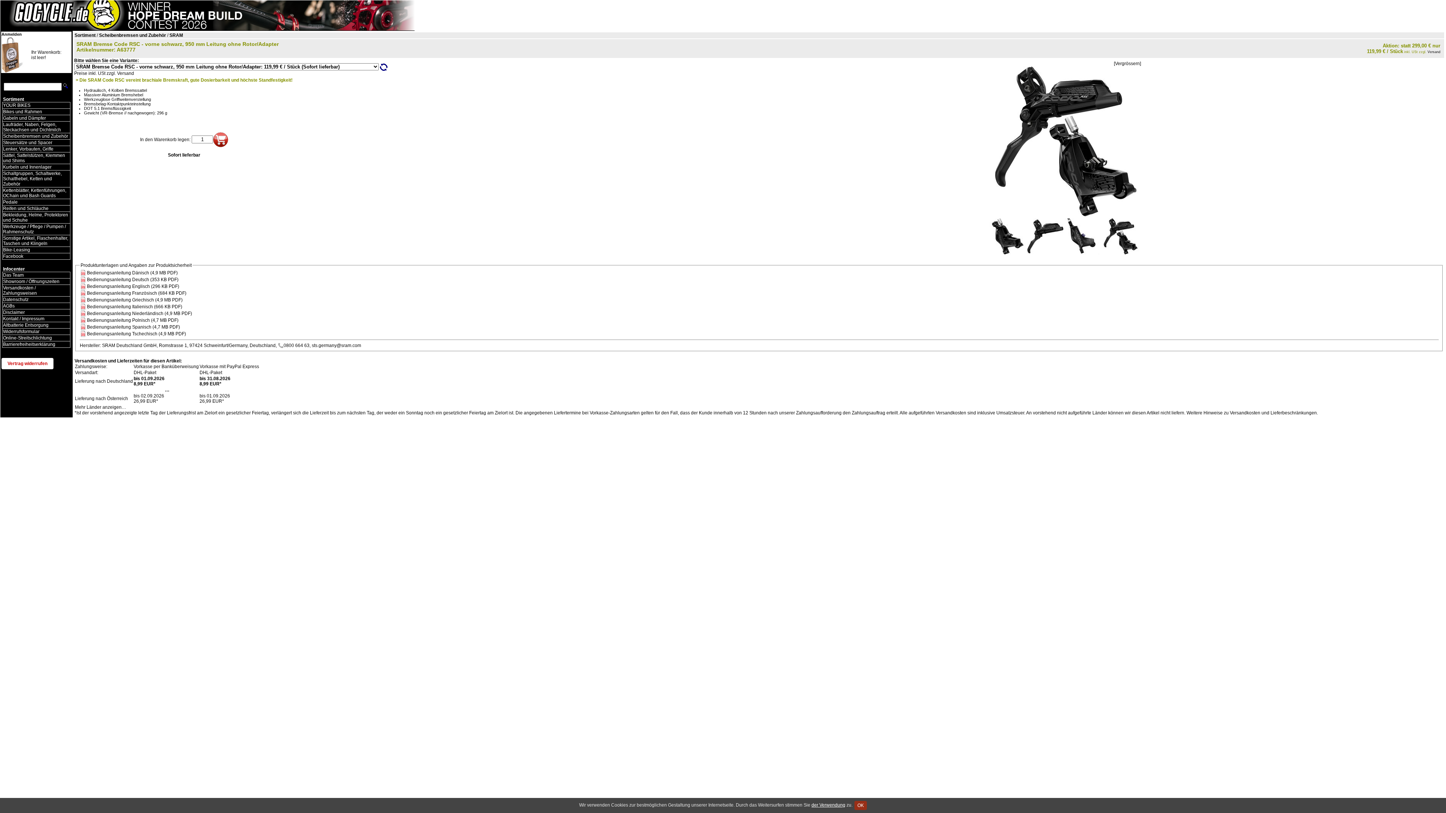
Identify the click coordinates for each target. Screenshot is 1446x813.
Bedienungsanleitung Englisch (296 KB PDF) (133, 286)
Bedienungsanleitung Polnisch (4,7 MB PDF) (132, 320)
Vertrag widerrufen (27, 363)
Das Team (13, 275)
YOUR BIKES (17, 105)
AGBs (9, 306)
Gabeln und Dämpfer (24, 118)
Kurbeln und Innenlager (27, 167)
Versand (1434, 52)
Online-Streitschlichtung (27, 338)
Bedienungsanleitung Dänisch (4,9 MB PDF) (132, 273)
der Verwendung (828, 805)
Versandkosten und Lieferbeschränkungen (1273, 413)
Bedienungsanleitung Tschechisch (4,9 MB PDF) (136, 333)
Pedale (10, 202)
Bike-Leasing (16, 250)
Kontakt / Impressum (23, 318)
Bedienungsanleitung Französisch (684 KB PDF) (136, 293)
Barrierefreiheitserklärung (29, 344)
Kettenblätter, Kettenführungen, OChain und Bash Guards (34, 193)
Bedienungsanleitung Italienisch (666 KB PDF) (134, 306)
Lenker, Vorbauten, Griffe (28, 149)
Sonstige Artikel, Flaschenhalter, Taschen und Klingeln (35, 241)
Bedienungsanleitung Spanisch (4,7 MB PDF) (133, 327)
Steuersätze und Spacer (27, 142)
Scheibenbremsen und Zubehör (35, 136)
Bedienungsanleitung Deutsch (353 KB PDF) (132, 279)
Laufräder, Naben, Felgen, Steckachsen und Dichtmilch (32, 127)
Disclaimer (14, 312)
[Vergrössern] (1127, 63)
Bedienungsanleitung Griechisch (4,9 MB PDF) (135, 300)
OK (860, 805)
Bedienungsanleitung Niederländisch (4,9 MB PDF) (139, 313)
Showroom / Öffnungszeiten (31, 281)
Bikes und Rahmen (22, 111)
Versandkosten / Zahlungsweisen (20, 290)
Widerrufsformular (21, 331)
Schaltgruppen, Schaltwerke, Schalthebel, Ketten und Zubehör (32, 179)
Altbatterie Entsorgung (26, 325)
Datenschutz (16, 299)
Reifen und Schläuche (26, 208)
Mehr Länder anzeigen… (100, 407)
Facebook (13, 256)
